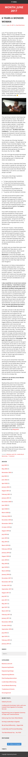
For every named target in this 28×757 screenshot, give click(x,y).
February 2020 (6, 516)
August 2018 (5, 556)
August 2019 (5, 531)
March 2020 (5, 512)
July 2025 (4, 465)
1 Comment (11, 456)
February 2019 (6, 549)
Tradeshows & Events (8, 689)
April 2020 (5, 509)
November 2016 (6, 622)
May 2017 (4, 603)
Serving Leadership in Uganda (11, 721)
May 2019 (4, 542)
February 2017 (6, 614)
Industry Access (6, 702)
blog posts (16, 429)
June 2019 (4, 538)
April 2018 (5, 567)
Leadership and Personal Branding (12, 729)
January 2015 (5, 644)
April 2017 (5, 607)
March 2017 (5, 611)
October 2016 (6, 625)
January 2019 (5, 552)
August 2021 (5, 491)
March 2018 (5, 571)
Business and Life (11, 454)
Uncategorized (6, 693)
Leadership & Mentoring (9, 682)
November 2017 (6, 582)
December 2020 (6, 501)
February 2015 (6, 640)
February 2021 (6, 494)
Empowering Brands (8, 667)
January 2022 (5, 487)
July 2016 (4, 633)
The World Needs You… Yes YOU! (11, 732)
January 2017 (5, 618)
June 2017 (4, 600)
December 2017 (6, 578)
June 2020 (4, 505)
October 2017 (6, 585)
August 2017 (5, 593)
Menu (15, 2)
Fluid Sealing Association (9, 678)
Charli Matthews (20, 25)
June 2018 (4, 560)
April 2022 (5, 483)
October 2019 (6, 527)
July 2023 (4, 476)
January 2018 (5, 574)
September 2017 (6, 589)
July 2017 (4, 596)
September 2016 (6, 629)
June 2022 (4, 480)
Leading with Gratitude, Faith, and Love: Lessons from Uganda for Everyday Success (14, 707)
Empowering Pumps (8, 671)
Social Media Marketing (9, 685)
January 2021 (5, 498)
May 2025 (4, 469)
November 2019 (6, 523)
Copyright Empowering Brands (9, 754)
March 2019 (5, 545)
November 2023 (6, 472)
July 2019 (4, 534)
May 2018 (4, 563)
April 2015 (5, 636)
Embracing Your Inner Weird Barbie (12, 718)
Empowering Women (8, 674)
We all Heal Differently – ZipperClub (12, 725)
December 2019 (6, 520)
